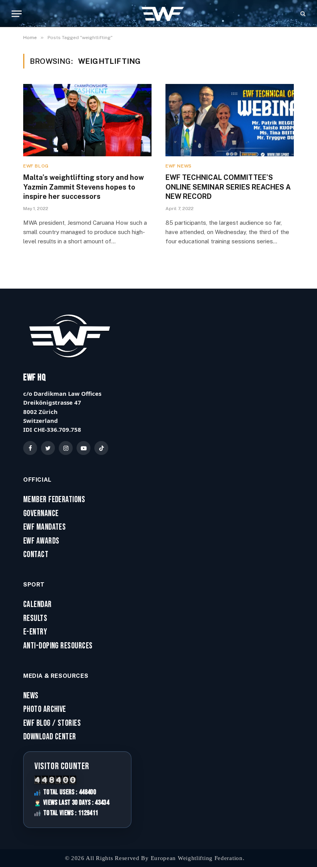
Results (35, 619)
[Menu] (17, 13)
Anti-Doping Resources (57, 646)
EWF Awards (41, 541)
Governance (41, 514)
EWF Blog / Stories (52, 723)
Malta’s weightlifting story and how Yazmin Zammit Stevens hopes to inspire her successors (83, 186)
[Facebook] (30, 448)
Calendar (37, 605)
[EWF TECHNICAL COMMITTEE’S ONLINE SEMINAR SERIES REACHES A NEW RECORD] (229, 120)
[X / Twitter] (48, 448)
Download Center (49, 737)
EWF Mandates (44, 527)
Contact (35, 555)
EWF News (178, 166)
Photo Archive (44, 710)
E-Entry (35, 632)
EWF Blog (36, 166)
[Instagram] (66, 448)
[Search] (302, 13)
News (31, 696)
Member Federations (54, 500)
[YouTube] (83, 448)
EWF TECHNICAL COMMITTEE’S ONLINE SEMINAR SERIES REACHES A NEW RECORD (228, 186)
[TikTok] (101, 448)
